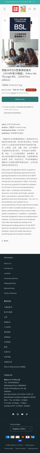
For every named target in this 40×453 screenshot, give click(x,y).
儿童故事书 (8, 307)
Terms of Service (10, 293)
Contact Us (8, 268)
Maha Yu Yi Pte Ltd (17, 445)
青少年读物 (8, 312)
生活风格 (7, 342)
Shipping (13, 93)
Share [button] (6, 241)
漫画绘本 (7, 322)
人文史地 (7, 327)
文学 (5, 317)
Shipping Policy (10, 283)
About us (7, 263)
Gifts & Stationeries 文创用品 (15, 367)
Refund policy (30, 445)
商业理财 (7, 332)
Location (7, 273)
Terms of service (20, 448)
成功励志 (7, 337)
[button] (4, 9)
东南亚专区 (8, 362)
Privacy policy (8, 448)
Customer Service (11, 278)
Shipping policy (33, 448)
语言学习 (7, 352)
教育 (5, 347)
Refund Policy (9, 288)
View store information (12, 112)
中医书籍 (7, 357)
